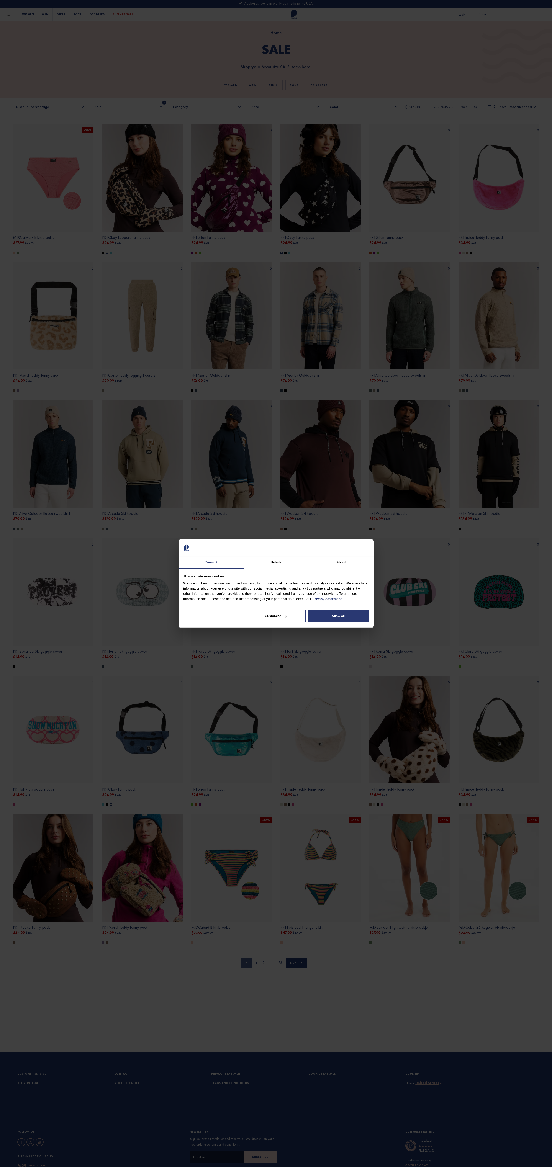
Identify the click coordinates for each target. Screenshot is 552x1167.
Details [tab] (276, 562)
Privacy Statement (327, 599)
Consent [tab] (211, 562)
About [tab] (341, 562)
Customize (273, 616)
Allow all (338, 616)
